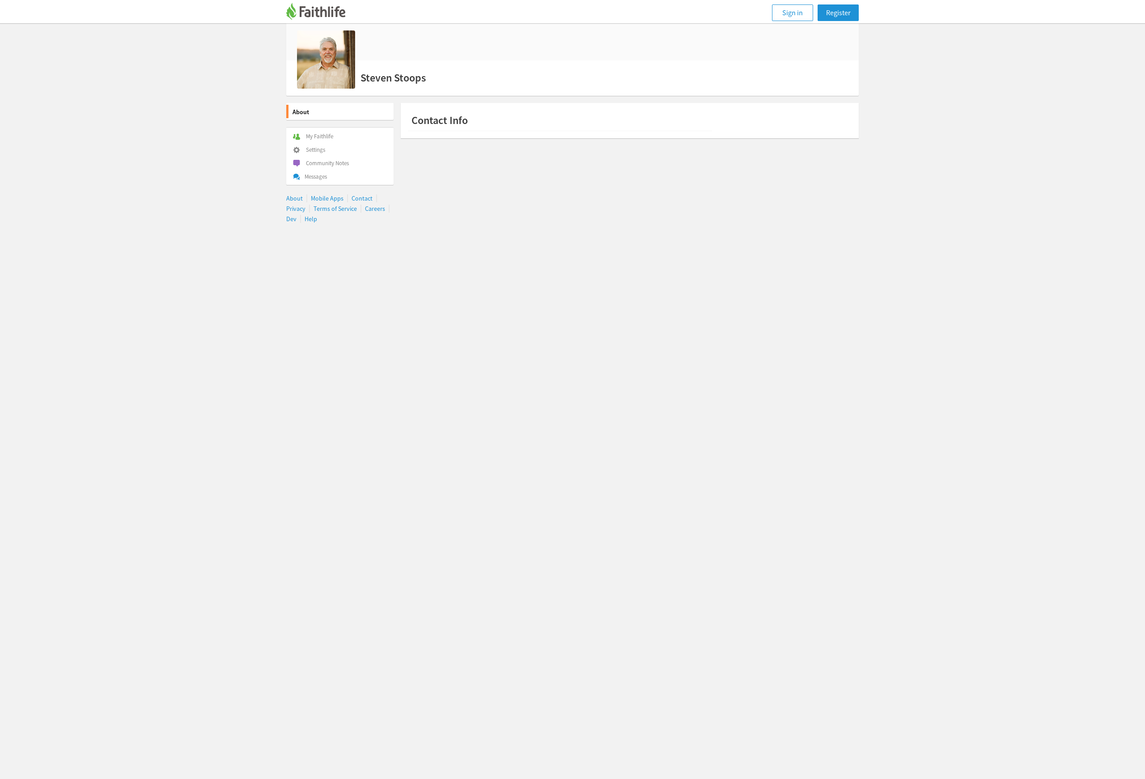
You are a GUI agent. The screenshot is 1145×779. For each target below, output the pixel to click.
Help (311, 219)
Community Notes (327, 163)
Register (838, 12)
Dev (291, 219)
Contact (362, 198)
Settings (315, 150)
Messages (316, 176)
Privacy (295, 209)
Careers (375, 209)
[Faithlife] (321, 13)
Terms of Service (335, 209)
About (301, 112)
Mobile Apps (327, 198)
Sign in (792, 12)
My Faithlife (319, 136)
